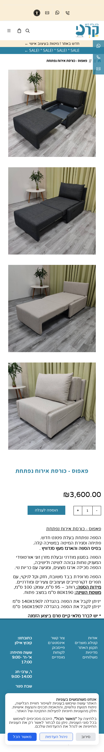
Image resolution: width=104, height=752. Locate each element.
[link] (87, 30)
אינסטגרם (56, 642)
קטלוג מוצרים (86, 642)
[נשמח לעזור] (98, 57)
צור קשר (58, 638)
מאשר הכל (22, 736)
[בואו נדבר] (57, 12)
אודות (92, 638)
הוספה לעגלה (46, 510)
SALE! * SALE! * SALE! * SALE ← (52, 50)
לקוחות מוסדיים (58, 655)
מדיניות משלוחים (89, 655)
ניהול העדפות (56, 736)
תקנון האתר (87, 647)
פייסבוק (58, 647)
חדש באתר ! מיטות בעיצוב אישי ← (52, 43)
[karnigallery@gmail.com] (98, 68)
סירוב (85, 736)
